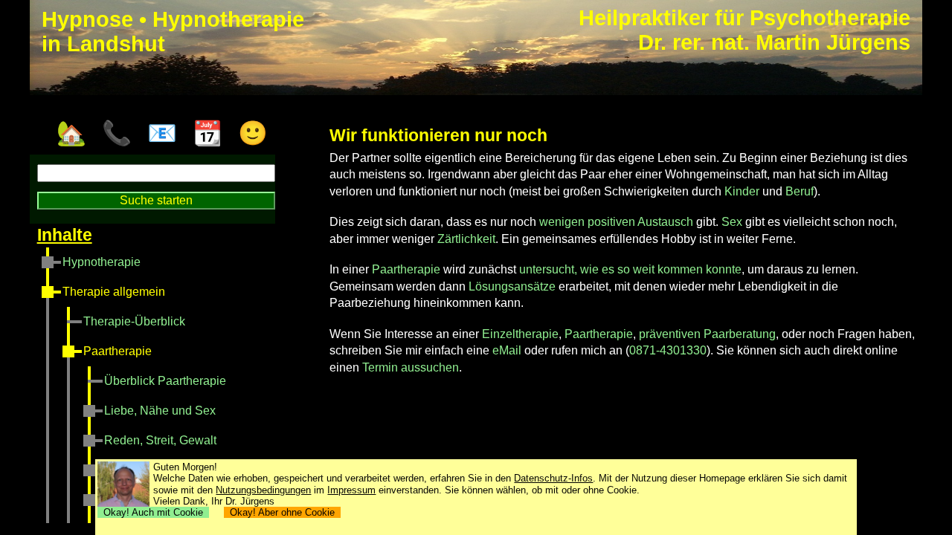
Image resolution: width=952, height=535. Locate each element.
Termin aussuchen (410, 367)
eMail (506, 350)
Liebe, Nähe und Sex (160, 410)
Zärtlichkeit (466, 239)
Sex (731, 221)
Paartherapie (117, 351)
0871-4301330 (668, 350)
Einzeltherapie (520, 334)
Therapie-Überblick (134, 321)
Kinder (741, 191)
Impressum (351, 490)
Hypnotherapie (101, 262)
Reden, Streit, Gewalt (160, 440)
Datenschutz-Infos (553, 478)
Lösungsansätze (512, 286)
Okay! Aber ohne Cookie (282, 512)
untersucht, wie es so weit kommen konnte (630, 269)
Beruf (799, 191)
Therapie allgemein (113, 291)
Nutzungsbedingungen (263, 490)
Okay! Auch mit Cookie (153, 512)
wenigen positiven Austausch (616, 221)
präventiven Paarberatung (707, 334)
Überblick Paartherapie (165, 380)
